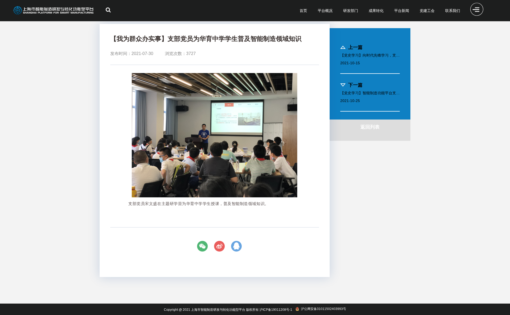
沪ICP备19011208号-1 (276, 310)
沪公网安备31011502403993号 (323, 309)
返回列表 (370, 127)
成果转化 (376, 10)
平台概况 (325, 10)
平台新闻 (401, 10)
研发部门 (350, 10)
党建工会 (427, 10)
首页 (303, 10)
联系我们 (452, 10)
